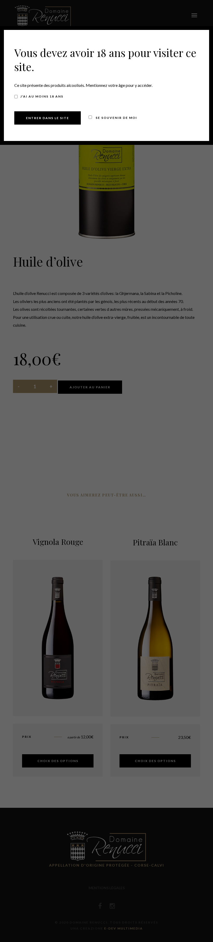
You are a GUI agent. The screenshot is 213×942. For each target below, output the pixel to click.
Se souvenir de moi (116, 118)
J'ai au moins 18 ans (41, 96)
